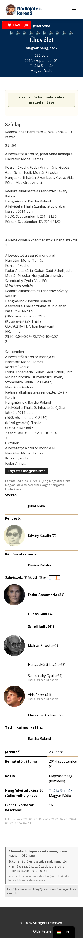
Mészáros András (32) (45, 715)
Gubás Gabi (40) (41, 613)
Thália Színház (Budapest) (43, 679)
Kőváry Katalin (39, 565)
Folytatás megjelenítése (27, 471)
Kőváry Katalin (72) (43, 535)
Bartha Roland (39, 738)
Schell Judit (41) (41, 626)
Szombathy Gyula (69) (45, 675)
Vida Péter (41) (39, 694)
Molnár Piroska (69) (43, 645)
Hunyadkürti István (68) (46, 664)
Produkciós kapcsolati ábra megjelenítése (42, 100)
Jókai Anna (36, 506)
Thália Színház (41, 65)
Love (20, 25)
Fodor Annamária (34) (46, 594)
